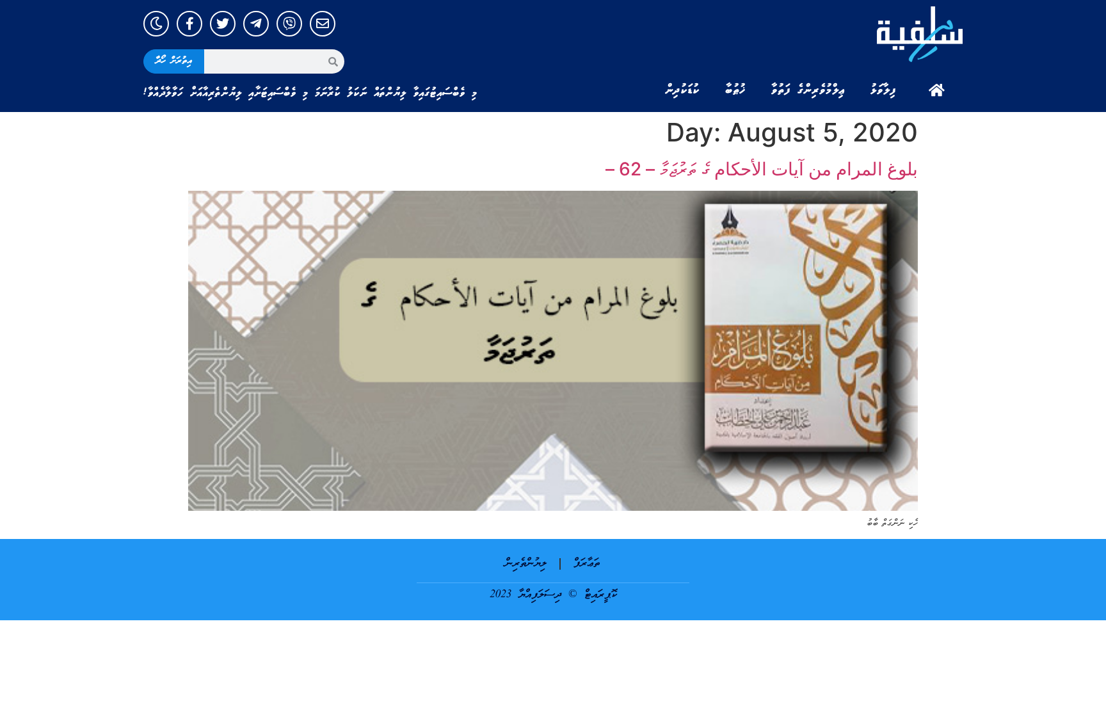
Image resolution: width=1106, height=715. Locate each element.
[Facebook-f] (189, 23)
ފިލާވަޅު (883, 90)
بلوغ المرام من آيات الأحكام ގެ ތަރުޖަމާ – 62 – (761, 169)
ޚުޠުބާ (735, 90)
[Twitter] (223, 23)
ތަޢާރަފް (586, 563)
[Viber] (289, 23)
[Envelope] (322, 23)
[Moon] (156, 23)
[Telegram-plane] (256, 23)
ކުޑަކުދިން (682, 90)
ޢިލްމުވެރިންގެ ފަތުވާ (808, 90)
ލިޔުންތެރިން (526, 563)
